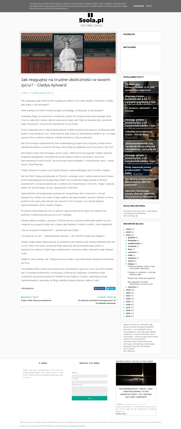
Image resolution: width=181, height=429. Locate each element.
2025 (128, 232)
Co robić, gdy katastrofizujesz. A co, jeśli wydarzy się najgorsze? (140, 87)
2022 (128, 293)
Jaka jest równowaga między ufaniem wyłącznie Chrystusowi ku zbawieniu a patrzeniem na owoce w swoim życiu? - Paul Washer (140, 197)
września (132, 246)
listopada (132, 240)
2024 (128, 235)
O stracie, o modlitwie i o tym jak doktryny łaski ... (141, 273)
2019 (128, 302)
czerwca (132, 252)
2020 (128, 299)
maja (130, 255)
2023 (128, 290)
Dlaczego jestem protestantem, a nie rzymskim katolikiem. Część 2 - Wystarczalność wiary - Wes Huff (140, 126)
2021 (128, 296)
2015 (128, 313)
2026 (128, 229)
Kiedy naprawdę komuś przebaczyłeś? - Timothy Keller (138, 170)
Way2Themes (48, 426)
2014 (128, 316)
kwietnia (132, 258)
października (134, 243)
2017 (128, 307)
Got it (149, 6)
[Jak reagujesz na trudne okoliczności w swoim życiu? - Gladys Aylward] (68, 53)
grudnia (132, 237)
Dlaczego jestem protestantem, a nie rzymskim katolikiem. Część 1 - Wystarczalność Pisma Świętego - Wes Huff (140, 161)
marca (131, 261)
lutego (131, 264)
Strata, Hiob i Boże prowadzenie (141, 278)
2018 (128, 305)
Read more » (121, 414)
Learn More (138, 6)
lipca (130, 249)
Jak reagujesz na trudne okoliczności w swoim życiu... (141, 283)
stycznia (132, 287)
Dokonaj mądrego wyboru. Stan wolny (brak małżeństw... (141, 267)
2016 (128, 310)
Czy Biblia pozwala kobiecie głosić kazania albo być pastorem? (140, 182)
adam (119, 404)
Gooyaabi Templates (77, 426)
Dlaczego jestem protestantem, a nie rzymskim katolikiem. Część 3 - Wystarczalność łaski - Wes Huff (140, 102)
